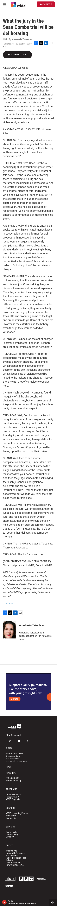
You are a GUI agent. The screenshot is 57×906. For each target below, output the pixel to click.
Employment (12, 855)
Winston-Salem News (14, 753)
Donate (14, 699)
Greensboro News (13, 756)
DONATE (47, 4)
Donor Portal (11, 832)
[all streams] (53, 902)
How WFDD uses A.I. (15, 865)
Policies (9, 860)
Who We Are (11, 851)
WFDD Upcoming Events (17, 813)
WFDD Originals (13, 799)
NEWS (8, 767)
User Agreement (13, 863)
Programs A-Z (12, 797)
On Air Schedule (13, 795)
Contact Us (11, 818)
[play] (4, 902)
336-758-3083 (12, 778)
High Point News (12, 759)
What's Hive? (11, 816)
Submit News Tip (13, 780)
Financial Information (15, 853)
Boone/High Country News (16, 761)
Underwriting (12, 834)
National (10, 603)
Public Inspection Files (16, 858)
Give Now (10, 837)
